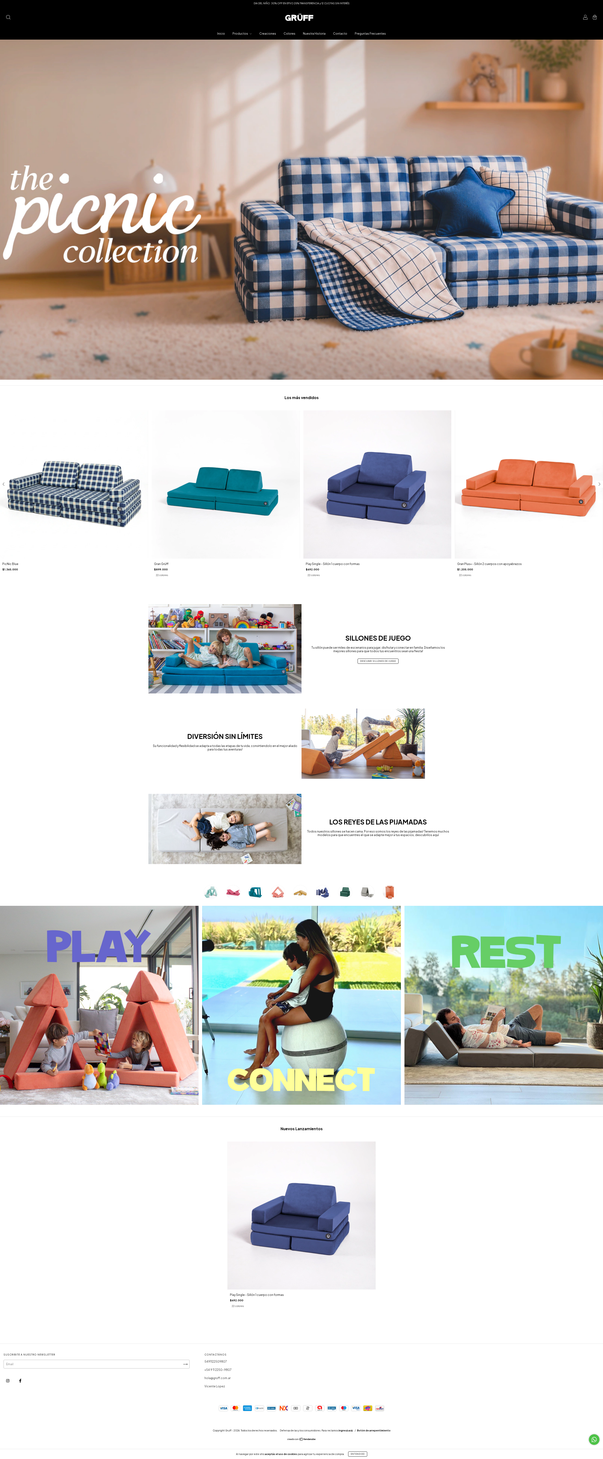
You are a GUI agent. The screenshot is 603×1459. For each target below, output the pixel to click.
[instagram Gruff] (8, 1381)
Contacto (340, 33)
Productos (240, 33)
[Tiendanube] (301, 1440)
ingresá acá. (345, 1430)
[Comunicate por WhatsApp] (594, 1439)
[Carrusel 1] (301, 210)
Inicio (221, 33)
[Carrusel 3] (503, 1005)
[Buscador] (8, 18)
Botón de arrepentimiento (374, 1430)
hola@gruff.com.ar (217, 1378)
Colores (289, 33)
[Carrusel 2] (301, 1005)
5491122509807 (215, 1361)
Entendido (358, 1454)
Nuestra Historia (314, 33)
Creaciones (267, 33)
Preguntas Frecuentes (370, 33)
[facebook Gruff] (20, 1381)
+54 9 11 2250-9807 (218, 1370)
